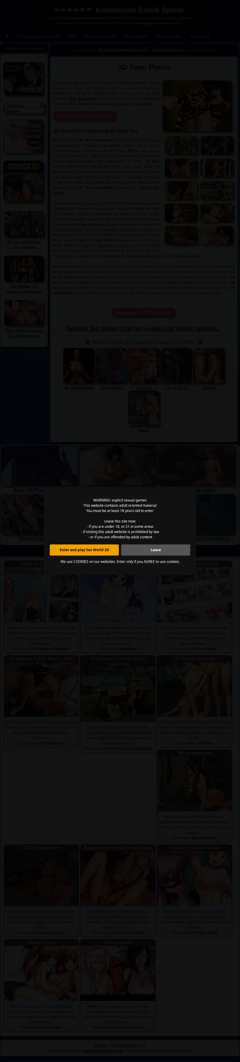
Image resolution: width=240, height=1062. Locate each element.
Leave (156, 549)
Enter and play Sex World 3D (84, 549)
